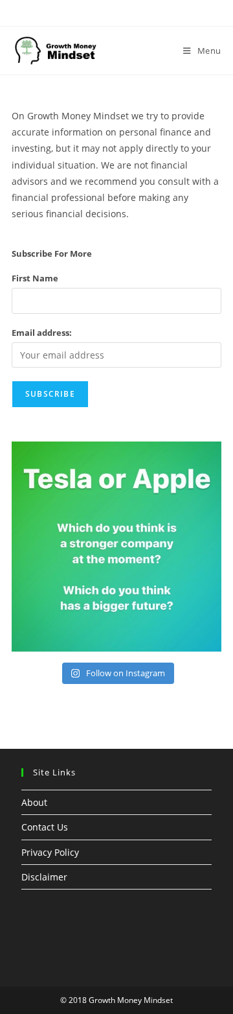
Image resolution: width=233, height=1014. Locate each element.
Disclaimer (44, 877)
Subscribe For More (52, 253)
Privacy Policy (50, 852)
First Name (35, 278)
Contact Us (44, 827)
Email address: (42, 332)
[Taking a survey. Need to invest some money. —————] (116, 547)
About (34, 802)
